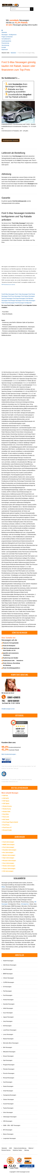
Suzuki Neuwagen (8, 1104)
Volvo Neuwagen (8, 1112)
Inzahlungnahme (6, 41)
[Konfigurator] (11, 140)
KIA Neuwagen (7, 1025)
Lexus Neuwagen (8, 1034)
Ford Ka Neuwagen (7, 298)
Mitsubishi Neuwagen (9, 1051)
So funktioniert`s (6, 39)
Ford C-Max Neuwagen (21, 294)
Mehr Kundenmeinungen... (9, 754)
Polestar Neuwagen (8, 1069)
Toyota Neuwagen (8, 1108)
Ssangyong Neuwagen (9, 1095)
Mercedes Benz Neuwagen (11, 1043)
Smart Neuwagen (8, 1091)
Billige (3, 887)
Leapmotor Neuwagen (9, 1138)
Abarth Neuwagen (8, 960)
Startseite (4, 32)
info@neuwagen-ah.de (8, 709)
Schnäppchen (25, 904)
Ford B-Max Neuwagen (8, 294)
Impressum (5, 49)
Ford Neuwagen (7, 995)
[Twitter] (20, 14)
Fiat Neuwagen (7, 991)
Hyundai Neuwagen (8, 1004)
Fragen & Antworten (7, 36)
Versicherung (5, 45)
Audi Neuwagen (7, 969)
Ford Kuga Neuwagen (19, 298)
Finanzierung (5, 43)
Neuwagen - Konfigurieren (9, 34)
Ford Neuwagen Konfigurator (23, 303)
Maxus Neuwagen (8, 1134)
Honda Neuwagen (8, 999)
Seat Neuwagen (7, 1082)
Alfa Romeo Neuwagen (9, 965)
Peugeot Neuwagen (8, 1064)
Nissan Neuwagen (8, 1056)
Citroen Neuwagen (8, 978)
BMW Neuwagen (8, 973)
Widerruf (30, 1148)
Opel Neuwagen (7, 1060)
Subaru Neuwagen (8, 1099)
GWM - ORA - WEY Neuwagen (11, 1125)
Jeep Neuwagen (7, 1021)
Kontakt (4, 47)
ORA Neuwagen (7, 1121)
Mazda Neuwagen (8, 1038)
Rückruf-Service (6, 1150)
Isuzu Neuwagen (8, 1013)
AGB (10, 1148)
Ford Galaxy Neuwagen (28, 296)
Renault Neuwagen (8, 1078)
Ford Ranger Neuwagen (15, 300)
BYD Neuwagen (7, 1130)
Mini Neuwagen (7, 1047)
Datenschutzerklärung (20, 1148)
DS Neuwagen (7, 986)
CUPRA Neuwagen (8, 982)
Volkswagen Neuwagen (10, 1117)
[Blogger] (23, 14)
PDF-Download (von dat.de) (8, 284)
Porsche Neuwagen (8, 1073)
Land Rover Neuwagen (9, 1030)
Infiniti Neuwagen (8, 1008)
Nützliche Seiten (17, 1150)
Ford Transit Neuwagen (8, 303)
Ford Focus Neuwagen (14, 296)
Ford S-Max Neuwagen (28, 300)
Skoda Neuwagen (8, 1086)
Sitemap (26, 1150)
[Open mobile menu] (2, 30)
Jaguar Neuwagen (8, 1017)
